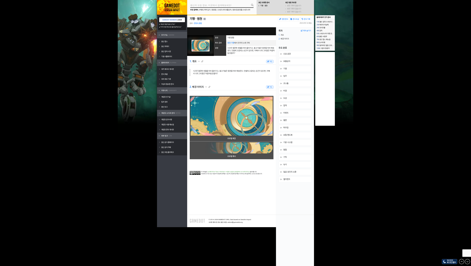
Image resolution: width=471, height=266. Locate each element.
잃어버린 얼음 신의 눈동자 (326, 45)
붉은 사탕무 (322, 36)
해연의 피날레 (323, 25)
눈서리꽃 (321, 42)
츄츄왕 (214, 10)
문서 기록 (307, 19)
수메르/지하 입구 (204, 10)
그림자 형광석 (323, 48)
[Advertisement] (231, 31)
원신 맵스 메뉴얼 (323, 39)
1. (191, 61)
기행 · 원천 (264, 6)
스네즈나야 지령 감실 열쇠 (326, 34)
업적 (319, 31)
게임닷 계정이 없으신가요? (167, 24)
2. (191, 87)
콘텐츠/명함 (198, 23)
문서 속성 (295, 19)
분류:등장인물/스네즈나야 (241, 10)
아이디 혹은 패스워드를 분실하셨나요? (171, 27)
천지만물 (321, 28)
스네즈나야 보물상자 (224, 10)
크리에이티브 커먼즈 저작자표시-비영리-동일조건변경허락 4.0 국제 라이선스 (229, 172)
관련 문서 (284, 19)
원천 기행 (230, 43)
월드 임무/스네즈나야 (325, 22)
